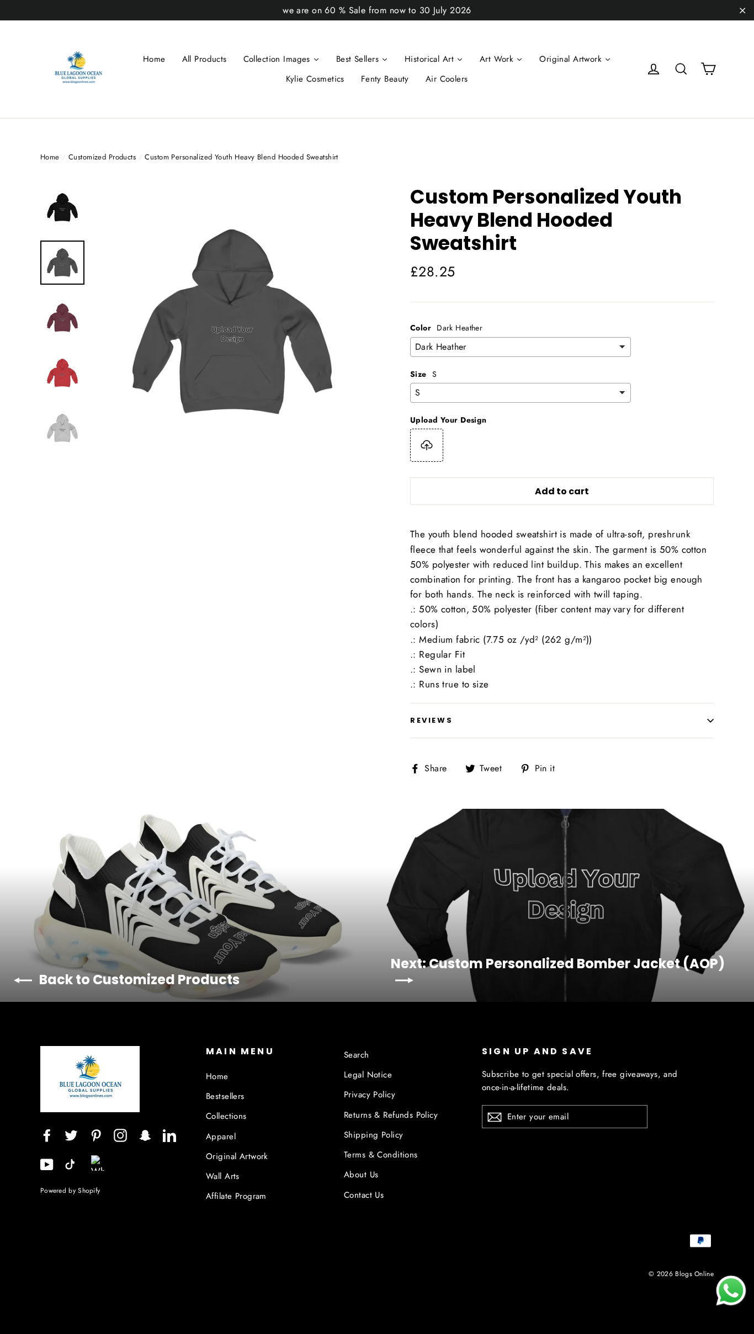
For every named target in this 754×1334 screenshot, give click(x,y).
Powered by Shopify (70, 1190)
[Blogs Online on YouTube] (47, 1163)
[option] (232, 321)
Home (50, 157)
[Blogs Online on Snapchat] (145, 1134)
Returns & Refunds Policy (391, 1115)
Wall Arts (223, 1176)
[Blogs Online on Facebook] (47, 1134)
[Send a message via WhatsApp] (731, 1290)
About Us (361, 1174)
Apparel (221, 1136)
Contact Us (364, 1195)
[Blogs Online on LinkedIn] (169, 1134)
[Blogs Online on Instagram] (120, 1134)
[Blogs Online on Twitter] (71, 1134)
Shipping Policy (373, 1135)
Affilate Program (236, 1196)
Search (356, 1055)
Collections (226, 1116)
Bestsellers (225, 1096)
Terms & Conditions (381, 1155)
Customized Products (102, 157)
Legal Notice (368, 1075)
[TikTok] (70, 1163)
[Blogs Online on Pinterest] (96, 1134)
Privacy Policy (369, 1094)
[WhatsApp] (99, 1159)
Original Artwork (237, 1156)
